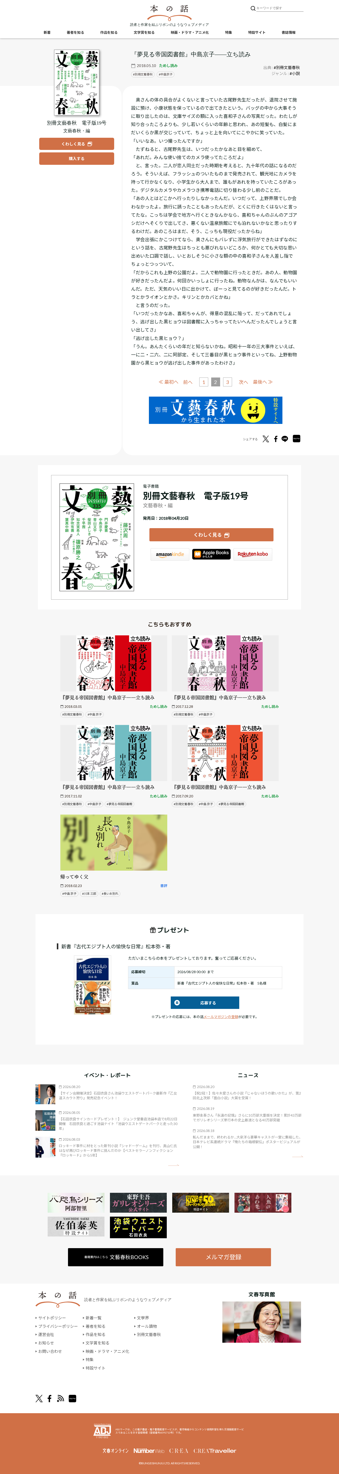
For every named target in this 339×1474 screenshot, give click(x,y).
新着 (47, 32)
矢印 (173, 1165)
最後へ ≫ (263, 382)
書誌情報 (289, 32)
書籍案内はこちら (116, 1257)
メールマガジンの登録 (220, 1017)
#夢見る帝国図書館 (119, 804)
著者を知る (75, 32)
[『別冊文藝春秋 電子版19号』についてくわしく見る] (77, 82)
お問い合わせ (50, 1351)
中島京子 (166, 74)
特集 (228, 32)
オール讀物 (147, 1326)
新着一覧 (94, 1317)
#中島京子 (205, 714)
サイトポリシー (52, 1317)
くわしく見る (208, 535)
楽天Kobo (253, 554)
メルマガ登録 (223, 1257)
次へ (243, 382)
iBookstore (211, 554)
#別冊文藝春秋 (287, 67)
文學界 (143, 1317)
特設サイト (257, 32)
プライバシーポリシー (58, 1326)
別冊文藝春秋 (144, 74)
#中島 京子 (95, 714)
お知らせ (46, 1342)
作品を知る (109, 32)
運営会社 (46, 1334)
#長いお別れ (110, 893)
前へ (188, 382)
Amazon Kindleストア (170, 554)
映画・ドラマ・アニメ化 (190, 32)
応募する (193, 1002)
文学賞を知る (144, 32)
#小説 (295, 73)
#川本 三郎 (89, 893)
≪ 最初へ (168, 382)
